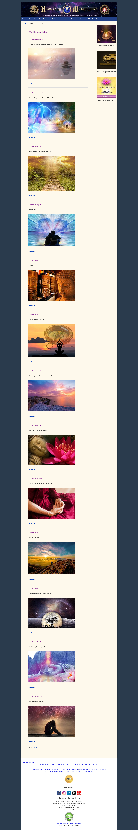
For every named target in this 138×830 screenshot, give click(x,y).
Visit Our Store (93, 764)
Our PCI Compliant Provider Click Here (69, 823)
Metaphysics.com (37, 769)
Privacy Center (89, 771)
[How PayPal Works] (69, 783)
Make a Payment (45, 764)
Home (26, 24)
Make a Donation (58, 764)
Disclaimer (62, 771)
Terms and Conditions (51, 771)
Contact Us (68, 764)
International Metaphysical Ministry (67, 769)
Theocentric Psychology (98, 769)
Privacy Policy (70, 771)
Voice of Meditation (84, 769)
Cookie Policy (79, 771)
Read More (31, 83)
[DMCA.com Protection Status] (69, 821)
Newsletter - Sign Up (80, 764)
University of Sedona (50, 769)
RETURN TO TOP (28, 762)
